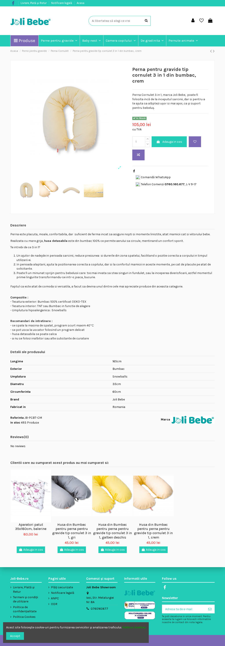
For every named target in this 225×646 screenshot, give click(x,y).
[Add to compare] (138, 155)
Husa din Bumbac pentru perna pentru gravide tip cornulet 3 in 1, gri (71, 530)
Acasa (80, 3)
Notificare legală (62, 3)
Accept (15, 636)
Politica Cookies (24, 617)
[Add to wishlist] (195, 141)
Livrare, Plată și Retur (34, 3)
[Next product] (214, 51)
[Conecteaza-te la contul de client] (193, 20)
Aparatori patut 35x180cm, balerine (30, 526)
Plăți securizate (62, 587)
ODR (54, 604)
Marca (165, 419)
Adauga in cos (172, 142)
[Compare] (47, 484)
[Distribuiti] (134, 171)
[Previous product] (211, 51)
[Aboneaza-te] (209, 609)
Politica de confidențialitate (24, 609)
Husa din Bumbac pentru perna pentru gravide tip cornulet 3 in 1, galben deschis (112, 530)
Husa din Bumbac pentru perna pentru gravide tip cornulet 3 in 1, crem (153, 530)
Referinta (17, 418)
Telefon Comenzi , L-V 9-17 (168, 184)
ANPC (55, 598)
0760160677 (99, 609)
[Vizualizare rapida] (47, 492)
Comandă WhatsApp (155, 177)
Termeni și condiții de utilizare (25, 599)
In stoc (15, 422)
